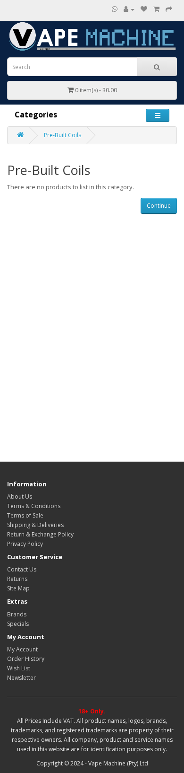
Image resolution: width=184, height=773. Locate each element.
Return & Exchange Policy (40, 534)
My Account (22, 649)
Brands (16, 614)
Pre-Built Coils (62, 135)
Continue (159, 206)
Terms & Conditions (33, 506)
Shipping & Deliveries (35, 525)
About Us (19, 496)
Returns (17, 579)
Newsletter (21, 678)
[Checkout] (169, 9)
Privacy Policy (25, 544)
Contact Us (21, 569)
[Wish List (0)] (144, 9)
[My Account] (129, 9)
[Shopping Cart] (156, 9)
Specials (18, 624)
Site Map (18, 588)
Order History (25, 659)
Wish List (18, 668)
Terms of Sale (25, 515)
